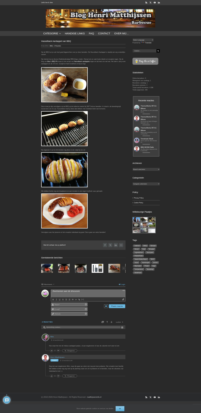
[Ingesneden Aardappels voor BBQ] (64, 84)
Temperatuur (139, 269)
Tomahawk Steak (147, 139)
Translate (148, 43)
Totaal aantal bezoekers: (140, 87)
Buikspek (150, 252)
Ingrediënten (139, 252)
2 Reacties (57, 46)
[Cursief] (56, 300)
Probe (147, 266)
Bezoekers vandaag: (139, 83)
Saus (136, 263)
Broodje (151, 249)
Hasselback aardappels (82, 61)
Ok (120, 409)
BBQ (51, 46)
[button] (43, 268)
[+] (82, 300)
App (153, 266)
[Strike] (63, 300)
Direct (137, 249)
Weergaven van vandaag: (141, 80)
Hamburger (145, 263)
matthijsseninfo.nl (94, 398)
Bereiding (150, 269)
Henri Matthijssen (57, 358)
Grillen (155, 263)
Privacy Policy (139, 198)
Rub (143, 249)
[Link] (79, 300)
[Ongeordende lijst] (69, 300)
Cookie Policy (138, 203)
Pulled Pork (138, 256)
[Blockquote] (72, 300)
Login (123, 285)
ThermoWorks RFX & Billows (148, 107)
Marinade (138, 266)
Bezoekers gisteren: (139, 85)
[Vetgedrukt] (53, 300)
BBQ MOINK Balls (147, 147)
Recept (153, 246)
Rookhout (138, 273)
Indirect (137, 246)
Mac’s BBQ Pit (52, 61)
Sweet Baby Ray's (141, 259)
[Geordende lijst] (66, 300)
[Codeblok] (76, 300)
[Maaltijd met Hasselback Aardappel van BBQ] (64, 210)
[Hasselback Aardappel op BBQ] (64, 128)
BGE (152, 259)
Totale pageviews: (138, 90)
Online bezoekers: (138, 78)
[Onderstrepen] (59, 300)
